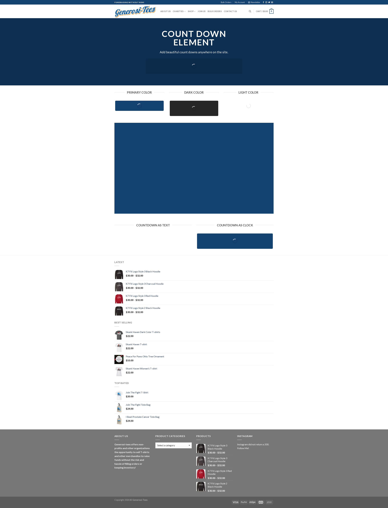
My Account (240, 2)
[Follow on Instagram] (266, 2)
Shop (191, 11)
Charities (178, 11)
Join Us (202, 11)
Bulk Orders (226, 2)
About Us (165, 11)
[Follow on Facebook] (263, 2)
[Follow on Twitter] (269, 2)
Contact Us (230, 11)
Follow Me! (243, 448)
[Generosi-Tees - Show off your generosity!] (135, 11)
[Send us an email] (272, 2)
